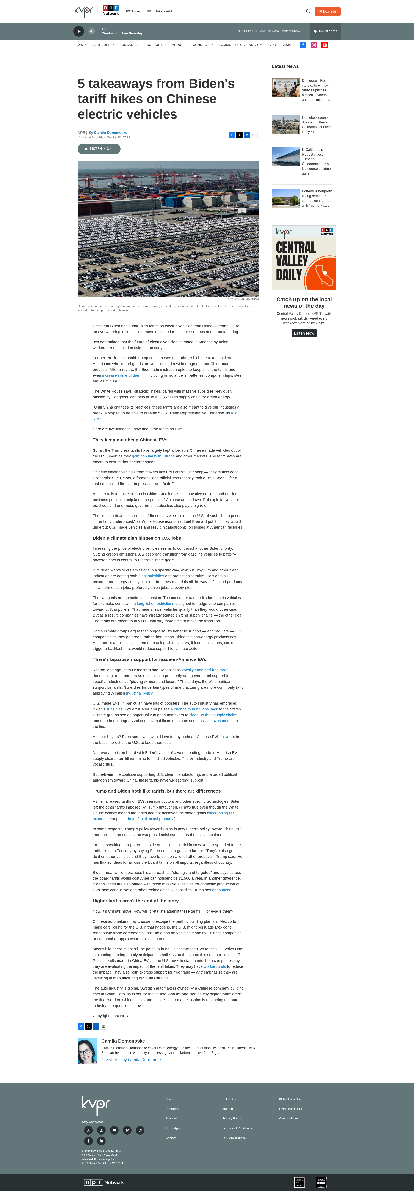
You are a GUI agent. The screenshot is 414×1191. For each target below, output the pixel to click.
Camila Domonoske (110, 133)
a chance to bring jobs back (194, 709)
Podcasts (128, 45)
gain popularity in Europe (153, 456)
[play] (78, 31)
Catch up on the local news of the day (304, 302)
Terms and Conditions (237, 1128)
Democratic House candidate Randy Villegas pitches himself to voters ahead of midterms (316, 90)
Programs (172, 1108)
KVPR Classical (281, 45)
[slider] (98, 31)
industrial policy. (140, 693)
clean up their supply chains (213, 715)
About (177, 45)
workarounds (215, 966)
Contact (171, 1137)
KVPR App (173, 1128)
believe (223, 737)
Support (155, 45)
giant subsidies (151, 576)
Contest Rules (288, 1118)
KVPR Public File (290, 1108)
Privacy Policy (231, 1118)
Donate (329, 11)
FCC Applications (234, 1137)
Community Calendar (238, 45)
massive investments (214, 721)
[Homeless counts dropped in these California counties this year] (286, 124)
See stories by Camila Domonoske (132, 1059)
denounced (221, 890)
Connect (201, 45)
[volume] (91, 31)
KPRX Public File (290, 1099)
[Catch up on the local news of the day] (304, 258)
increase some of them (121, 375)
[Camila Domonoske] (87, 1051)
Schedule (101, 45)
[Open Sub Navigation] (86, 45)
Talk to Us (229, 1099)
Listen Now (304, 333)
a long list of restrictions (154, 603)
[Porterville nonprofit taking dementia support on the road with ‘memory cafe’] (286, 198)
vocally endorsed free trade (205, 670)
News (78, 45)
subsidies (114, 709)
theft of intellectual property (150, 819)
